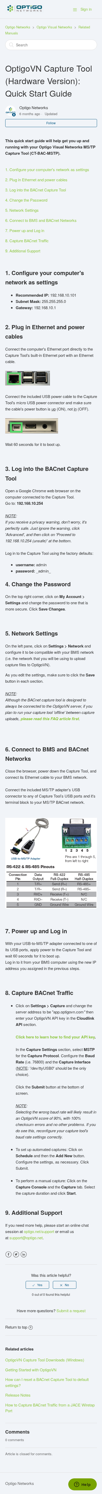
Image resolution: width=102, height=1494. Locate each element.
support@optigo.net (26, 1237)
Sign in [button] (86, 9)
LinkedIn (23, 1254)
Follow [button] (51, 123)
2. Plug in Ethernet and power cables (36, 179)
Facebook (8, 1254)
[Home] (24, 11)
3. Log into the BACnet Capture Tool (35, 189)
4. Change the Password (26, 200)
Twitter (16, 1254)
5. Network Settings (22, 210)
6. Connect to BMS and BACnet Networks (41, 220)
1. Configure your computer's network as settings (47, 169)
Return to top (16, 1327)
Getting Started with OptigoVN (30, 1369)
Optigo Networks (17, 26)
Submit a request (71, 1310)
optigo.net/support (39, 1231)
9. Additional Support (22, 250)
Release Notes (18, 1395)
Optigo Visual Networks (54, 26)
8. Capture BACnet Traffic (27, 240)
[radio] (37, 1285)
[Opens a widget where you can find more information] (82, 1484)
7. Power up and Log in (24, 230)
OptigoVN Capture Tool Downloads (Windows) (44, 1359)
